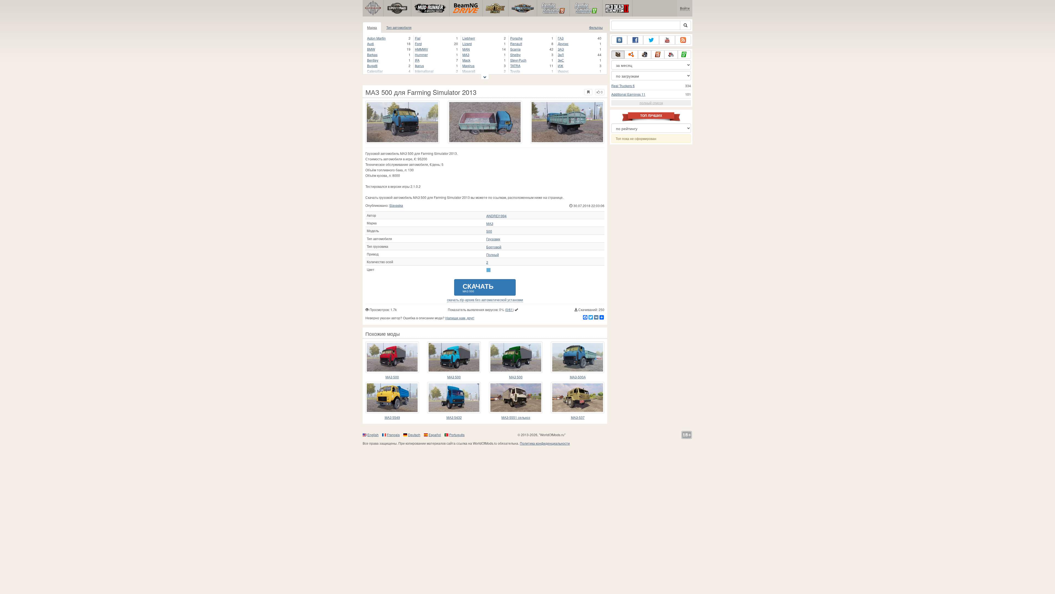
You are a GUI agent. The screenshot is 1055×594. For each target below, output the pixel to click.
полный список (651, 102)
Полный (492, 254)
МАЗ (489, 223)
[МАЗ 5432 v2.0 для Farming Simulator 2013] (454, 397)
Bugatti (372, 65)
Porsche (516, 38)
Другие (563, 43)
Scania (515, 49)
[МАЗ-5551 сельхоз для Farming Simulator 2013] (516, 397)
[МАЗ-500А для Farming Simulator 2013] (577, 357)
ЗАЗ (561, 49)
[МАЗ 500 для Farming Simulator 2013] (402, 122)
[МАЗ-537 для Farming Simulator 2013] (577, 397)
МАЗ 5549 (392, 417)
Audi (370, 43)
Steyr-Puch (518, 60)
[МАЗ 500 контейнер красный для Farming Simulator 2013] (392, 357)
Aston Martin (376, 38)
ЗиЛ (561, 54)
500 (489, 231)
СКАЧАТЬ (478, 287)
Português (457, 434)
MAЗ (465, 54)
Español (435, 434)
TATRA (515, 65)
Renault (516, 43)
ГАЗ (560, 38)
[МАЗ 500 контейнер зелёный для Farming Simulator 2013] (516, 357)
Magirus (468, 65)
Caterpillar (375, 71)
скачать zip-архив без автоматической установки (485, 300)
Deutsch (414, 434)
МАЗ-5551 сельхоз (515, 417)
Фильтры (596, 27)
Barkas (372, 54)
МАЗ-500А (578, 377)
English (373, 434)
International (424, 71)
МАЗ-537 (578, 417)
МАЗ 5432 (454, 417)
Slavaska (396, 205)
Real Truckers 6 (623, 85)
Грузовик (493, 239)
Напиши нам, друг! (459, 317)
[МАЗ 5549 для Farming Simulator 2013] (392, 397)
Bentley (372, 60)
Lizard (467, 43)
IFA (417, 60)
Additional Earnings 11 (628, 94)
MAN (466, 49)
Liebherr (468, 38)
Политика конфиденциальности (545, 443)
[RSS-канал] (683, 40)
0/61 (509, 309)
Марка (372, 27)
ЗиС (561, 60)
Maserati (468, 71)
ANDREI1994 (496, 216)
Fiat (417, 38)
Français (393, 434)
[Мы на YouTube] (667, 40)
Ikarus (419, 65)
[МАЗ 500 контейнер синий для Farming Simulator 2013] (454, 357)
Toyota (515, 71)
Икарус (563, 71)
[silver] (488, 270)
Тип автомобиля (399, 27)
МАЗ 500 (392, 377)
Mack (466, 60)
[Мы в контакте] (619, 40)
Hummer (421, 54)
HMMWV (421, 49)
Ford (418, 43)
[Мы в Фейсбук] (635, 40)
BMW (371, 49)
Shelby (515, 54)
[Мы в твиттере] (651, 40)
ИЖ (560, 65)
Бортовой (493, 247)
